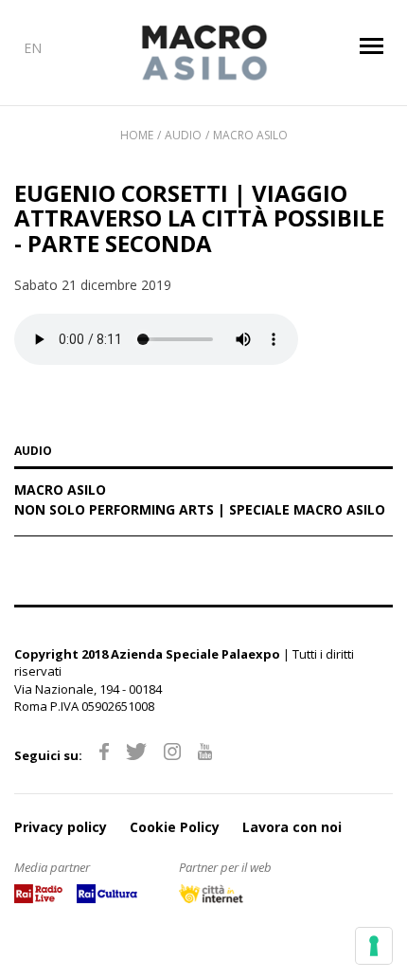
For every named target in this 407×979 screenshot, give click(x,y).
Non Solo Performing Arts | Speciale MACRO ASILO (199, 510)
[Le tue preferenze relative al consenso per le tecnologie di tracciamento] (374, 946)
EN (33, 48)
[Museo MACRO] (204, 53)
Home (136, 135)
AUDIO (33, 452)
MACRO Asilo (250, 135)
